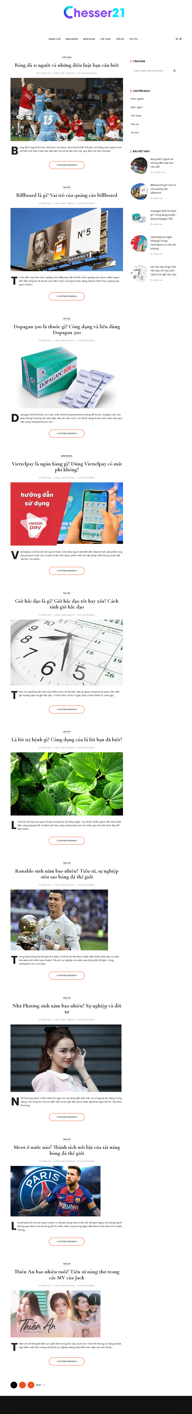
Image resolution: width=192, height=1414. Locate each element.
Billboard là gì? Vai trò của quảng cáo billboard (66, 195)
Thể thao (105, 39)
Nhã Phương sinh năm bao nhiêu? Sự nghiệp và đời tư (66, 1008)
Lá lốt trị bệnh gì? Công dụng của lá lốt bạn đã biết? (66, 739)
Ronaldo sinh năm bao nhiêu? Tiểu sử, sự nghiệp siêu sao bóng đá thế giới (66, 874)
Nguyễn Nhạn (88, 203)
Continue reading (67, 165)
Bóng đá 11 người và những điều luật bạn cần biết (67, 65)
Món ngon (89, 39)
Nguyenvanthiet (89, 73)
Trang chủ (54, 39)
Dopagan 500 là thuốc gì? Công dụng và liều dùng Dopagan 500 (67, 329)
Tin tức (133, 39)
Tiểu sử (120, 39)
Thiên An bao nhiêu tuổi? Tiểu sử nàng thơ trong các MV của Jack (66, 1274)
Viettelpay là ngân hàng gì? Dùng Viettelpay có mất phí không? (67, 466)
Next (39, 1385)
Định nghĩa (72, 39)
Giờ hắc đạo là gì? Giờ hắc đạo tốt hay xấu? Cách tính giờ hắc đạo (66, 604)
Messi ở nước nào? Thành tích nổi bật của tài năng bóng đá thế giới (67, 1150)
